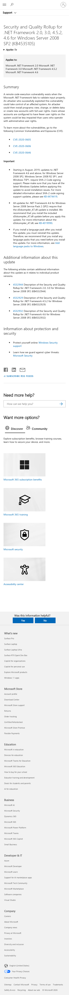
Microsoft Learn (11, 872)
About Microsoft (11, 921)
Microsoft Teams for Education (17, 760)
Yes (23, 620)
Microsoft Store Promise (14, 727)
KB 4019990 (45, 223)
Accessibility (9, 950)
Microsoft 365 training (16, 514)
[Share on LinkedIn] (12, 369)
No (45, 620)
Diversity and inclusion (14, 944)
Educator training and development (19, 777)
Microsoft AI (9, 805)
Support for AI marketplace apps (18, 877)
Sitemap (7, 984)
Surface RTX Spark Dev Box (15, 655)
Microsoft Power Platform (15, 827)
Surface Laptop (10, 644)
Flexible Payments (12, 733)
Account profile (10, 694)
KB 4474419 (50, 196)
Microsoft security (13, 549)
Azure (6, 860)
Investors (8, 938)
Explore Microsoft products (15, 672)
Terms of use (45, 984)
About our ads (34, 990)
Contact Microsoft (21, 984)
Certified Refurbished (13, 722)
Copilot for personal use (14, 666)
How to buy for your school (15, 772)
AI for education (11, 789)
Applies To (11, 49)
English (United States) (19, 965)
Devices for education (13, 755)
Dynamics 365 (10, 816)
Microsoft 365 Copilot (13, 838)
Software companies (13, 894)
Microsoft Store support (14, 705)
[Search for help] (12, 4)
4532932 (18, 311)
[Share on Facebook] (6, 369)
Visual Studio (10, 900)
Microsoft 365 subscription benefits (23, 479)
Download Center (11, 699)
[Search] (61, 403)
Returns (7, 711)
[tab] (15, 429)
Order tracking (10, 716)
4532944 (18, 284)
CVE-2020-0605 (22, 139)
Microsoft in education (14, 749)
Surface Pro (9, 638)
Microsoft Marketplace (14, 888)
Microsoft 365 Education (14, 766)
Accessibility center (14, 584)
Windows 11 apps (11, 677)
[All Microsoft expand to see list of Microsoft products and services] (4, 5)
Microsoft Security (23, 355)
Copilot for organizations (14, 661)
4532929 (18, 297)
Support (8, 12)
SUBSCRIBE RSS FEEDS (20, 375)
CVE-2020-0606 (22, 146)
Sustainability (10, 955)
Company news (10, 927)
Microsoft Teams (11, 833)
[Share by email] (20, 369)
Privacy (34, 984)
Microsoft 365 (10, 822)
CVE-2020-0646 (22, 152)
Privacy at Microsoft (12, 933)
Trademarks (58, 984)
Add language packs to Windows (36, 244)
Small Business (10, 844)
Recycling (22, 990)
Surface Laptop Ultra (13, 649)
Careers (7, 916)
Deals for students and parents (17, 783)
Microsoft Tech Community (15, 883)
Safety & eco (9, 990)
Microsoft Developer (13, 866)
